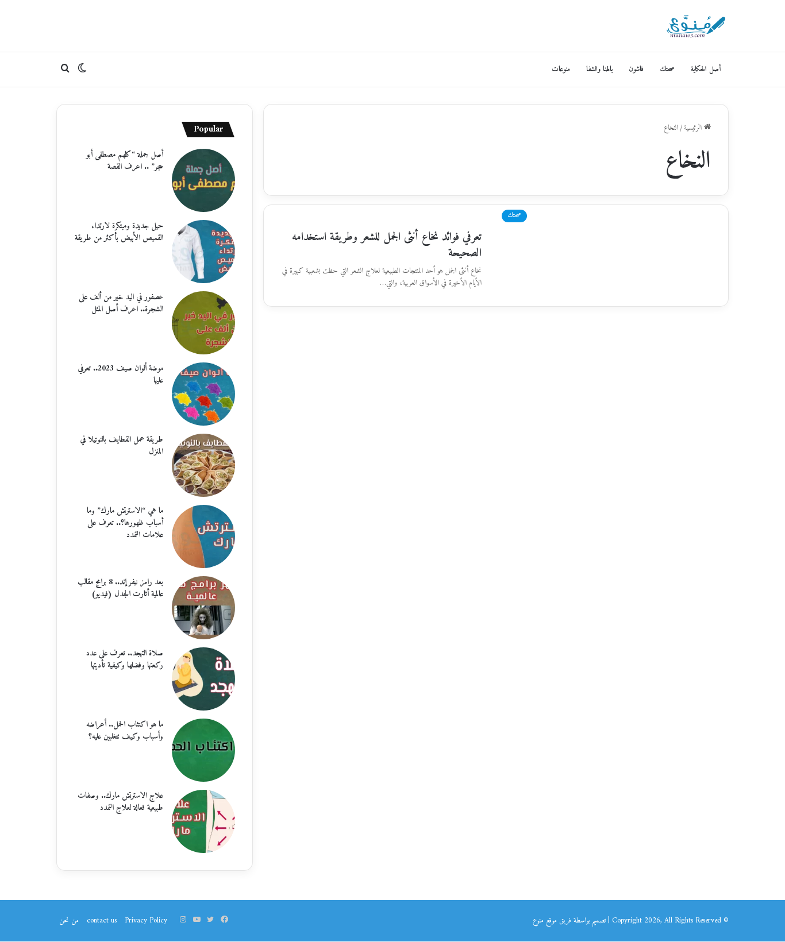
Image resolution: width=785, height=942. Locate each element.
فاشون (636, 69)
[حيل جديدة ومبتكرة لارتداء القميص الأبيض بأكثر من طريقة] (203, 251)
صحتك (667, 69)
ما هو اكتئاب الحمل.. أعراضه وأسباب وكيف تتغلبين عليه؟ (124, 730)
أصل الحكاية (706, 69)
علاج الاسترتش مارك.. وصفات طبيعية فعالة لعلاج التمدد (120, 802)
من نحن (69, 920)
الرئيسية (694, 127)
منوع (538, 920)
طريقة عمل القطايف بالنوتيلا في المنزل (121, 446)
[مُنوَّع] (696, 25)
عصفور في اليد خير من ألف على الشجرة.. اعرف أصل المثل (121, 303)
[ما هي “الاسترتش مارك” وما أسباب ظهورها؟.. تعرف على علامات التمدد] (203, 536)
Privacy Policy (146, 920)
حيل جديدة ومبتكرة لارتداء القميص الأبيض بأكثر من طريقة (119, 232)
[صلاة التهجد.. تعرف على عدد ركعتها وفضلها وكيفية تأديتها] (203, 679)
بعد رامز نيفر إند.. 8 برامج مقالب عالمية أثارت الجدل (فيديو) (120, 588)
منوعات (561, 69)
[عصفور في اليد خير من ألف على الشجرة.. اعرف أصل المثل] (203, 322)
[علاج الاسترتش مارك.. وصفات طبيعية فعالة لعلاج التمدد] (203, 821)
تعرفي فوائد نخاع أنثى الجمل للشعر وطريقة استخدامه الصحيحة (387, 245)
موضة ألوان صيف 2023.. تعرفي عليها (120, 374)
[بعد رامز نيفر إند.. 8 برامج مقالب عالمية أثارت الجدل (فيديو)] (203, 607)
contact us (102, 920)
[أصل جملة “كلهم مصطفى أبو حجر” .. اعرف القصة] (203, 180)
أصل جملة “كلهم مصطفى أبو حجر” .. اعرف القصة (124, 161)
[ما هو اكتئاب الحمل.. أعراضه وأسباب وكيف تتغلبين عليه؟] (203, 750)
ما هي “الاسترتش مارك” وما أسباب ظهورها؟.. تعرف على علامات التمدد (125, 523)
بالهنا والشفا (599, 69)
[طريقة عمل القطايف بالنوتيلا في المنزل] (203, 465)
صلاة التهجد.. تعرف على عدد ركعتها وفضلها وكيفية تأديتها (124, 659)
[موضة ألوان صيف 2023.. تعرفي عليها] (203, 394)
